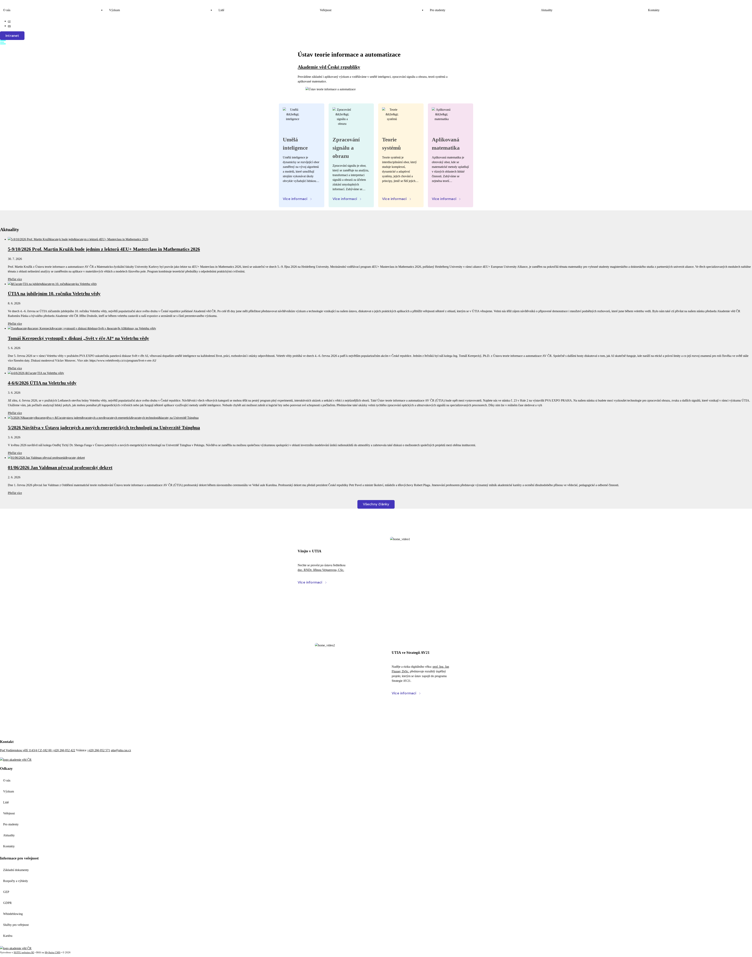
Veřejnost (325, 10)
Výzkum (114, 10)
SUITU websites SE (24, 952)
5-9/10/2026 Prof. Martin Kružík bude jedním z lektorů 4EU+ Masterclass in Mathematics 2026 (104, 249)
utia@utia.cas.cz (121, 750)
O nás (6, 10)
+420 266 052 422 (63, 750)
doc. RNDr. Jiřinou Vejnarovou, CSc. (321, 570)
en (9, 25)
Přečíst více (15, 279)
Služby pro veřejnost (16, 924)
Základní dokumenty (16, 870)
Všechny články (376, 504)
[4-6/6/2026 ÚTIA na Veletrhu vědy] (36, 373)
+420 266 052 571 (98, 750)
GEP (6, 892)
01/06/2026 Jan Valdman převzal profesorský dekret (60, 467)
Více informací (295, 198)
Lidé (221, 10)
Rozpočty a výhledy (15, 881)
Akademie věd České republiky (329, 67)
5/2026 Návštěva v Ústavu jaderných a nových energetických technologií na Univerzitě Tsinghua (104, 427)
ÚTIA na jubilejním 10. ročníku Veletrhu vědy (54, 293)
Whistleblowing (13, 913)
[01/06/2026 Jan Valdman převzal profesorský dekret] (46, 457)
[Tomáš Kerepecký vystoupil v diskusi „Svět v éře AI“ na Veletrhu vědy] (82, 328)
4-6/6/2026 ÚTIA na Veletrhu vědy (42, 382)
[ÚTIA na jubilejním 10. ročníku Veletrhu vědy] (52, 284)
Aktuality (546, 10)
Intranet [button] (12, 35)
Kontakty (654, 10)
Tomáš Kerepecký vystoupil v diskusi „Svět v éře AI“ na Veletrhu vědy (78, 338)
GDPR (7, 903)
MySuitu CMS (52, 952)
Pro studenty (437, 10)
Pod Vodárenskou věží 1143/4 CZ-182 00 (26, 750)
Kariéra (7, 935)
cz (9, 21)
